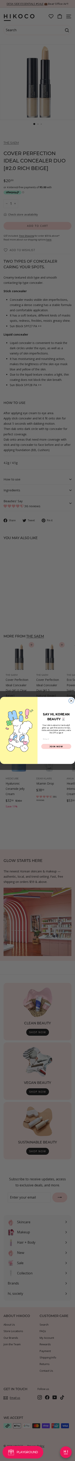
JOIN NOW (56, 746)
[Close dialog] (71, 700)
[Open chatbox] (66, 1452)
